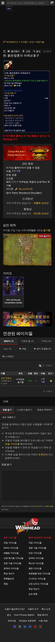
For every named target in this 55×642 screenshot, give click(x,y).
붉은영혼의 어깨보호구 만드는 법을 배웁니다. (30, 80)
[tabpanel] (27, 378)
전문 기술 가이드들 (12, 563)
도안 (31, 41)
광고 (9, 614)
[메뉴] (3, 3)
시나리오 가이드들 (37, 578)
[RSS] (40, 626)
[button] (26, 260)
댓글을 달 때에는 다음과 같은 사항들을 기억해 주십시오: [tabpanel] (27, 466)
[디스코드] (14, 626)
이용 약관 (43, 620)
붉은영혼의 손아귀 (11, 115)
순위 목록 (33, 594)
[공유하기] (52, 3)
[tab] (8, 341)
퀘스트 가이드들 (36, 563)
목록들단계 (9, 578)
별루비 (18, 130)
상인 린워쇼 (6, 378)
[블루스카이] (25, 626)
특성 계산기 (9, 573)
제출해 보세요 (41, 203)
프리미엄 (12, 620)
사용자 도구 (33, 609)
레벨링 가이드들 (11, 553)
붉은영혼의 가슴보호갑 (14, 118)
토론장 (41, 454)
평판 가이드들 (35, 568)
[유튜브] (35, 626)
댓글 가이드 (11, 443)
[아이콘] (7, 65)
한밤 (6, 583)
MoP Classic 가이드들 (40, 537)
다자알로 (31, 230)
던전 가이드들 (35, 553)
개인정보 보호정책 (27, 620)
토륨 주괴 (8, 130)
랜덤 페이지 (42, 614)
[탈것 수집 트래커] (27, 319)
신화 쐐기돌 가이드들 (13, 558)
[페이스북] (30, 626)
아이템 (24, 41)
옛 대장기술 (8, 83)
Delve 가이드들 (11, 547)
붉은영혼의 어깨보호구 (13, 90)
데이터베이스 (12, 41)
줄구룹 (46, 230)
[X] (20, 626)
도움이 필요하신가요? (15, 609)
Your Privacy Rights (24, 614)
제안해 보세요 (41, 213)
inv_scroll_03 (25, 188)
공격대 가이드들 (11, 568)
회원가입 (48, 506)
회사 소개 (46, 609)
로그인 (37, 506)
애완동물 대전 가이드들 (39, 573)
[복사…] (40, 365)
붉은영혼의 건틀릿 (12, 123)
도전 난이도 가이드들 (38, 583)
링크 (38, 51)
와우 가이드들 (10, 537)
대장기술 (40, 41)
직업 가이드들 (10, 542)
